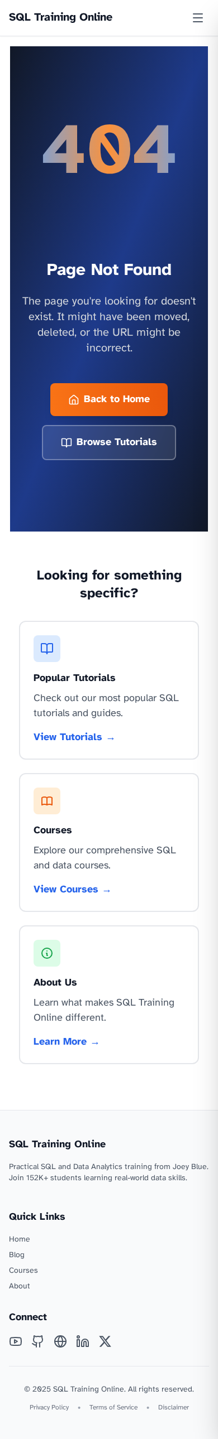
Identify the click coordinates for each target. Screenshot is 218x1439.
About (19, 1286)
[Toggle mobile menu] (198, 18)
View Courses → (73, 890)
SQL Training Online (60, 17)
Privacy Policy (49, 1407)
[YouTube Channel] (15, 1341)
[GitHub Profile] (38, 1341)
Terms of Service (113, 1407)
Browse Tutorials (117, 442)
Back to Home (117, 399)
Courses (23, 1271)
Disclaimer (173, 1407)
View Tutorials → (75, 737)
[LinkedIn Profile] (82, 1341)
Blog (17, 1255)
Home (19, 1239)
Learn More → (67, 1042)
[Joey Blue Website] (60, 1341)
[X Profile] (105, 1341)
